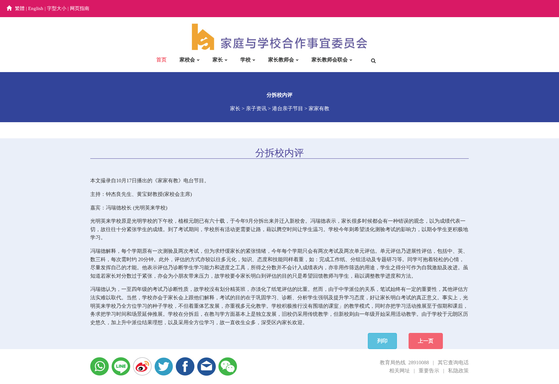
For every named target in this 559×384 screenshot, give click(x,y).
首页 (161, 60)
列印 (382, 341)
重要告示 (429, 370)
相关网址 (399, 370)
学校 (245, 60)
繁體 (20, 8)
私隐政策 (458, 370)
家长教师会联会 (330, 60)
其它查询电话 (453, 362)
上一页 (425, 341)
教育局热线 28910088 (404, 362)
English (35, 8)
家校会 (187, 60)
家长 (218, 60)
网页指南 (79, 8)
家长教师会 (281, 60)
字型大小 (56, 8)
